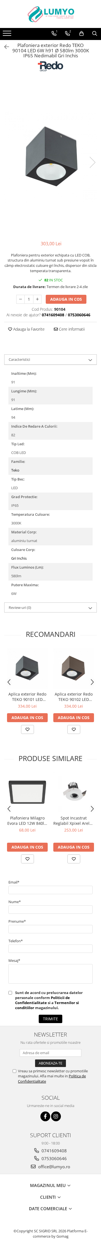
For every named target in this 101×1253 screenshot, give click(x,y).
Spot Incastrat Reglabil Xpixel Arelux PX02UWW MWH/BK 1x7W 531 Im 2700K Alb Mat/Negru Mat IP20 (73, 820)
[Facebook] (45, 1116)
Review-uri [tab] (20, 607)
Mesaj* (14, 960)
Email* (13, 882)
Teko (15, 470)
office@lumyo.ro (53, 1166)
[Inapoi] (4, 47)
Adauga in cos (66, 299)
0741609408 (53, 1150)
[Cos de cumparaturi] (81, 33)
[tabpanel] (50, 156)
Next (92, 162)
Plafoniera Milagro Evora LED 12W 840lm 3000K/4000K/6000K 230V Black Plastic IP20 (27, 820)
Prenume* (17, 921)
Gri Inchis (19, 558)
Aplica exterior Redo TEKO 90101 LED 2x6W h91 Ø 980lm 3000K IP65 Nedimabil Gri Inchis (27, 696)
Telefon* (15, 940)
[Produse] (8, 35)
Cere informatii (71, 329)
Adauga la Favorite (28, 329)
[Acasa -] (50, 14)
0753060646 (53, 1158)
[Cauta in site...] (94, 33)
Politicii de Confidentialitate (42, 1000)
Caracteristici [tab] (19, 359)
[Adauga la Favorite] (27, 729)
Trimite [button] (50, 1018)
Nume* (14, 901)
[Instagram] (56, 1116)
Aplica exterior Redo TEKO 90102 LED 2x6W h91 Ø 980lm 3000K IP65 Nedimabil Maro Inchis (74, 696)
